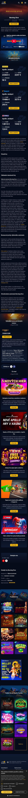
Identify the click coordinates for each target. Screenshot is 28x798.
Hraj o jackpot (14, 83)
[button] (14, 795)
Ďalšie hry (21, 744)
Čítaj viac (14, 407)
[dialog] (14, 784)
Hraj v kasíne (14, 23)
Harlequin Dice (4, 282)
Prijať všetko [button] (6, 792)
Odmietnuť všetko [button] (20, 792)
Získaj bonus (7, 336)
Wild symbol (4, 251)
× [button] (26, 771)
